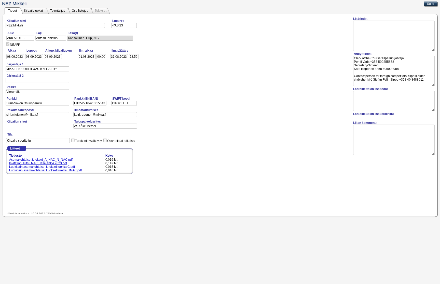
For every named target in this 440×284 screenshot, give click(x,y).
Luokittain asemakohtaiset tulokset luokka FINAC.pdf (45, 170)
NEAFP (15, 45)
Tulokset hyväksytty (88, 141)
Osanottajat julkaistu (121, 141)
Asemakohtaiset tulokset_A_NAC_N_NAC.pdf (41, 159)
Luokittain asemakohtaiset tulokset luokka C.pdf (42, 167)
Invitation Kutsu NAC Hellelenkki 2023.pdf (38, 163)
